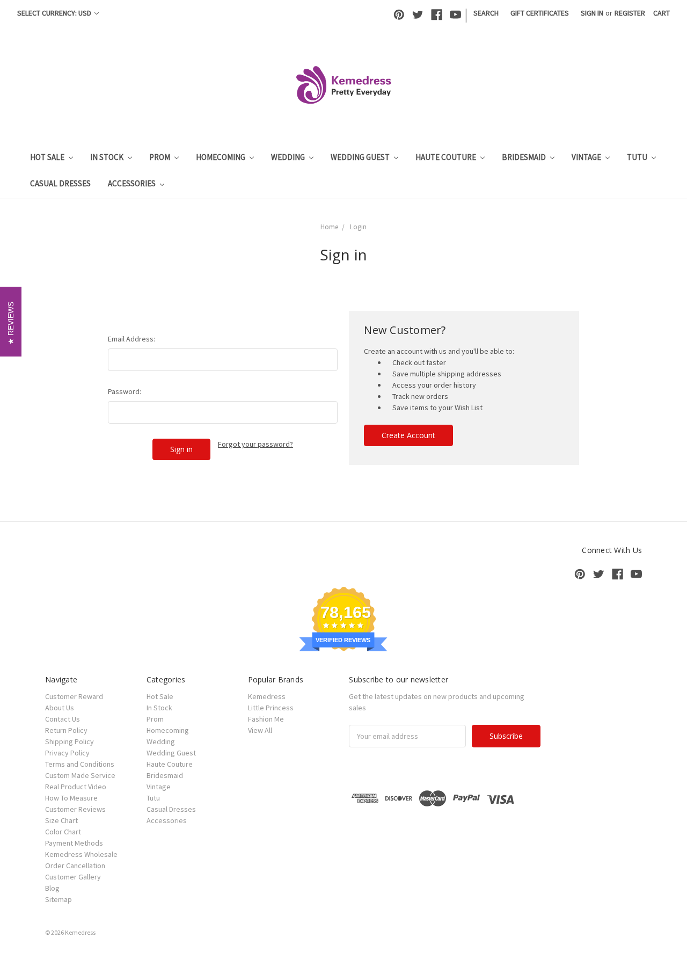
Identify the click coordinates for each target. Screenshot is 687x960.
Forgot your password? (255, 444)
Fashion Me (266, 719)
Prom (160, 157)
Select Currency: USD (55, 13)
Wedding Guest (361, 157)
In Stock (107, 157)
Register (630, 13)
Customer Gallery (73, 877)
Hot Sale (48, 157)
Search (486, 13)
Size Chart (61, 820)
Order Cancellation (75, 865)
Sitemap (58, 899)
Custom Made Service (80, 775)
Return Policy (66, 730)
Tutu (638, 157)
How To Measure (71, 798)
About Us (59, 707)
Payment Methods (74, 843)
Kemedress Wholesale (81, 854)
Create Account (408, 435)
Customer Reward (74, 696)
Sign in (592, 13)
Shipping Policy (69, 741)
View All (260, 730)
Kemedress (267, 696)
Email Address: (131, 339)
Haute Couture (446, 157)
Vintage (587, 157)
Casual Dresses (60, 183)
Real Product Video (75, 786)
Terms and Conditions (79, 764)
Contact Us (62, 719)
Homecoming (221, 157)
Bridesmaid (524, 157)
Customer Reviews (75, 809)
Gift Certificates (539, 13)
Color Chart (63, 832)
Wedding (288, 157)
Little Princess (271, 707)
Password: (124, 391)
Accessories (132, 183)
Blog (52, 888)
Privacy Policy (67, 753)
